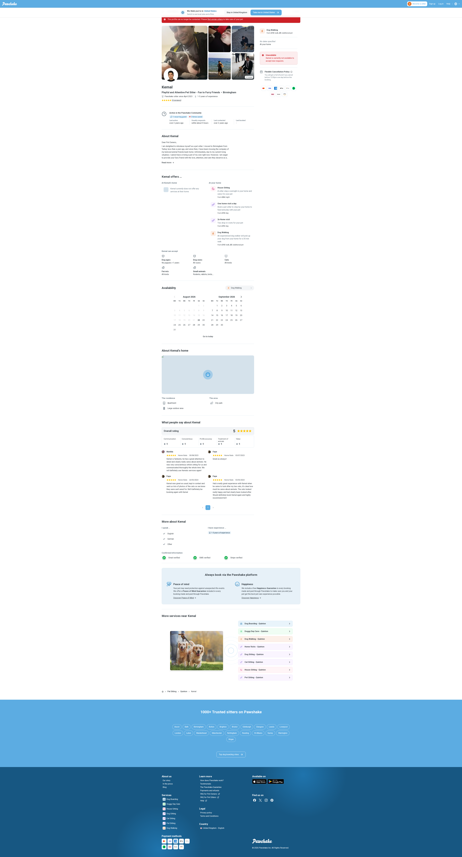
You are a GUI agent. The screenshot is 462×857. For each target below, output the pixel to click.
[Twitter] (260, 800)
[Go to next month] (241, 296)
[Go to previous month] (174, 296)
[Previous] (202, 507)
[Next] (213, 507)
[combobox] (239, 288)
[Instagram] (266, 800)
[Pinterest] (272, 800)
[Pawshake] (9, 3)
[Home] (163, 691)
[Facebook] (254, 800)
